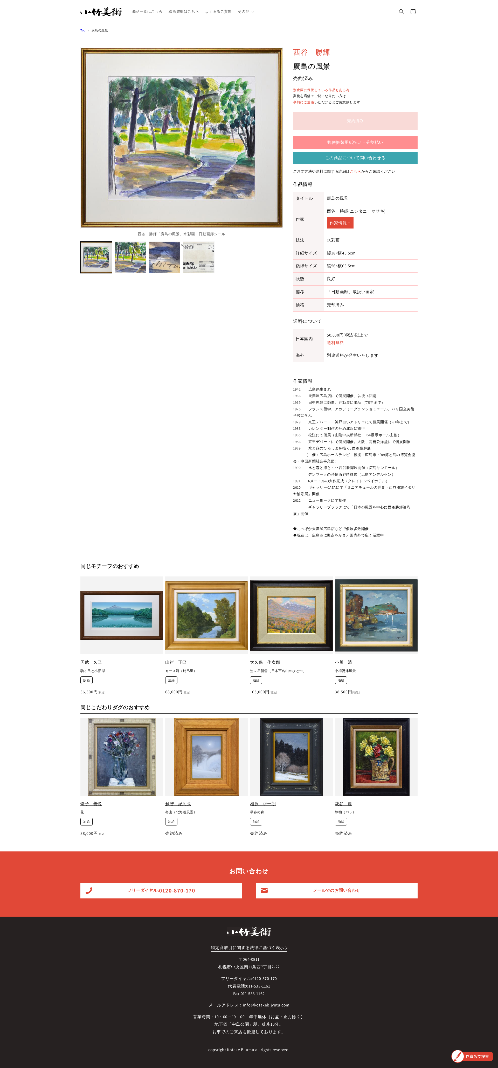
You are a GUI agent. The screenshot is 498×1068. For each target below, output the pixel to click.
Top (83, 30)
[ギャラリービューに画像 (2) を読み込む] (130, 257)
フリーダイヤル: (161, 890)
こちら (355, 171)
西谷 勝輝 (311, 52)
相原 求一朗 (263, 804)
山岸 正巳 (176, 662)
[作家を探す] (472, 1056)
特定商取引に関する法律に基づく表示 (247, 947)
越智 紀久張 (178, 804)
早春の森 (257, 812)
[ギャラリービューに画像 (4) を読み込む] (199, 257)
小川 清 (343, 662)
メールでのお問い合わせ (337, 890)
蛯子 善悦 (91, 804)
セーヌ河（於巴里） (181, 671)
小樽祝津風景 (345, 671)
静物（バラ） (345, 812)
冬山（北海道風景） (181, 812)
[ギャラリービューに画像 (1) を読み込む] (96, 257)
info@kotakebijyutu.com (266, 1005)
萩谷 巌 (343, 804)
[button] (245, 11)
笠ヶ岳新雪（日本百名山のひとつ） (278, 671)
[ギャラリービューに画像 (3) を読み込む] (164, 257)
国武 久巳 (91, 662)
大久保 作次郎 (265, 662)
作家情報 (338, 223)
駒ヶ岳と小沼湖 (92, 671)
